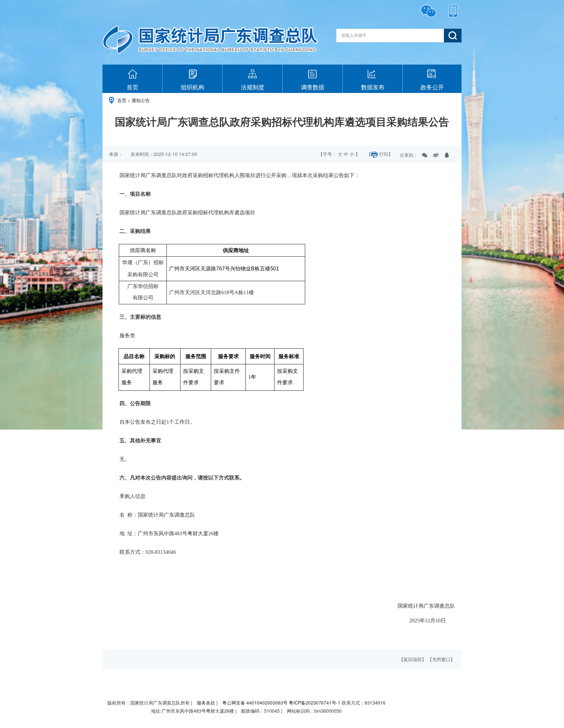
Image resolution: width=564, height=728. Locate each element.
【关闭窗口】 (441, 659)
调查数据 (312, 87)
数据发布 (372, 87)
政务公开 (432, 87)
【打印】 (380, 154)
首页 (132, 87)
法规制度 (252, 87)
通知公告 (141, 100)
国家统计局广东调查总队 (210, 39)
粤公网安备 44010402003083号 (255, 702)
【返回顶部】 (412, 659)
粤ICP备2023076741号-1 (314, 702)
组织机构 (192, 87)
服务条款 (206, 702)
